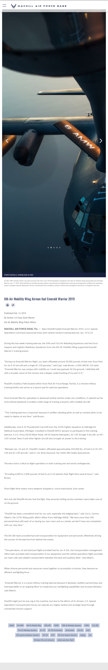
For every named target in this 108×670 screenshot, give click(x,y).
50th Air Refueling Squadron (71, 625)
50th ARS (47, 625)
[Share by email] (13, 305)
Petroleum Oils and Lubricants (44, 640)
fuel (90, 635)
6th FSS (45, 635)
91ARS (87, 625)
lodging (82, 635)
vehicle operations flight (66, 640)
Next (100, 140)
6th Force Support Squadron (67, 635)
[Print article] (7, 305)
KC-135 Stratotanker (55, 630)
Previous (7, 140)
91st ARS (95, 625)
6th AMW (20, 625)
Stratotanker (70, 630)
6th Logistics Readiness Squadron (27, 635)
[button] (4, 6)
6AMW (11, 625)
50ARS (56, 625)
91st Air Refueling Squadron (27, 630)
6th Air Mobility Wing (34, 625)
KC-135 (42, 630)
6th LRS (80, 630)
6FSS (53, 635)
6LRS (88, 630)
